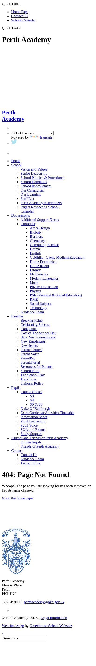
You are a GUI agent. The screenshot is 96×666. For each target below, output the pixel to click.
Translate (45, 137)
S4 (32, 400)
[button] (22, 28)
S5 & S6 (36, 404)
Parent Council (31, 350)
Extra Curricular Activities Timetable (47, 413)
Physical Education (44, 287)
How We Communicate (38, 337)
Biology (36, 232)
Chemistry (37, 241)
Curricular (28, 224)
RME (34, 299)
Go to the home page (17, 498)
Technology (38, 308)
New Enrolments (33, 341)
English (35, 253)
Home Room (39, 266)
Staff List (27, 199)
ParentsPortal (30, 362)
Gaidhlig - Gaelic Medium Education (57, 257)
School (16, 165)
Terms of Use (30, 463)
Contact (17, 451)
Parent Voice (30, 354)
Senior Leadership (34, 173)
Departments (20, 215)
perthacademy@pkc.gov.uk (44, 602)
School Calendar (23, 20)
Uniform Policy (32, 383)
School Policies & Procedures (42, 178)
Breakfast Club (32, 320)
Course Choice (31, 392)
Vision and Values (34, 169)
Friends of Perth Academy (40, 446)
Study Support (31, 434)
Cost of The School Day (38, 333)
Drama (35, 249)
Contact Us (19, 16)
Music (34, 283)
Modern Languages (44, 278)
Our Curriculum (32, 190)
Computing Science (44, 245)
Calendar (27, 211)
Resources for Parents (36, 367)
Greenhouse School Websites (51, 626)
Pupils (15, 388)
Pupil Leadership (33, 421)
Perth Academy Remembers (41, 203)
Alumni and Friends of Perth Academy (39, 438)
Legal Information (54, 618)
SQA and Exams (33, 430)
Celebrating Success (35, 325)
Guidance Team (32, 312)
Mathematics (39, 274)
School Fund (30, 371)
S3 (32, 396)
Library (35, 270)
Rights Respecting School (39, 207)
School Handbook (34, 182)
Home (15, 161)
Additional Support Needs (40, 220)
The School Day (33, 375)
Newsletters (29, 346)
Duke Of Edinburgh (35, 409)
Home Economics (43, 262)
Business (36, 236)
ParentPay (28, 358)
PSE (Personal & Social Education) (56, 295)
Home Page (19, 12)
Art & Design (40, 228)
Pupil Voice (29, 425)
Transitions (29, 379)
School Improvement (36, 186)
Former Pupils (31, 442)
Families (17, 316)
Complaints (29, 329)
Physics (35, 291)
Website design (13, 626)
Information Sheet (34, 417)
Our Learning (31, 194)
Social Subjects (41, 304)
